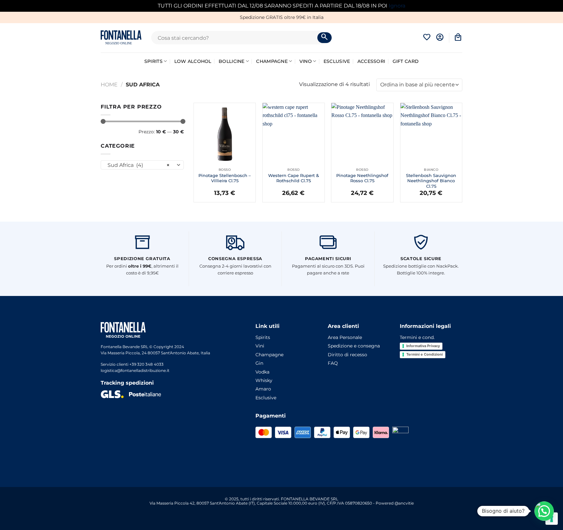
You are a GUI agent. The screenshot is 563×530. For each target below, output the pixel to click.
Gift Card (406, 61)
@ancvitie (404, 503)
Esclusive (337, 61)
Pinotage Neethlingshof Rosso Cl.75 (362, 178)
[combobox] (142, 164)
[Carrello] (458, 38)
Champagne (272, 61)
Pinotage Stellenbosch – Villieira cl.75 (224, 178)
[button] (544, 511)
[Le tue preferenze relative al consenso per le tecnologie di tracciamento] (551, 518)
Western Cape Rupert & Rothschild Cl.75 (293, 178)
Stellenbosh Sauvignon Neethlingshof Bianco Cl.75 (431, 181)
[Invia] (324, 37)
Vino (305, 61)
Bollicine (232, 61)
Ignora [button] (397, 6)
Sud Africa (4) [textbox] (139, 165)
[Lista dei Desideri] (427, 38)
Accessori (371, 61)
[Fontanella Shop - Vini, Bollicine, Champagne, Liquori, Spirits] (121, 37)
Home (109, 84)
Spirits (153, 61)
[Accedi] (440, 38)
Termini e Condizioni (424, 354)
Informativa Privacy (423, 346)
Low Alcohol (192, 61)
